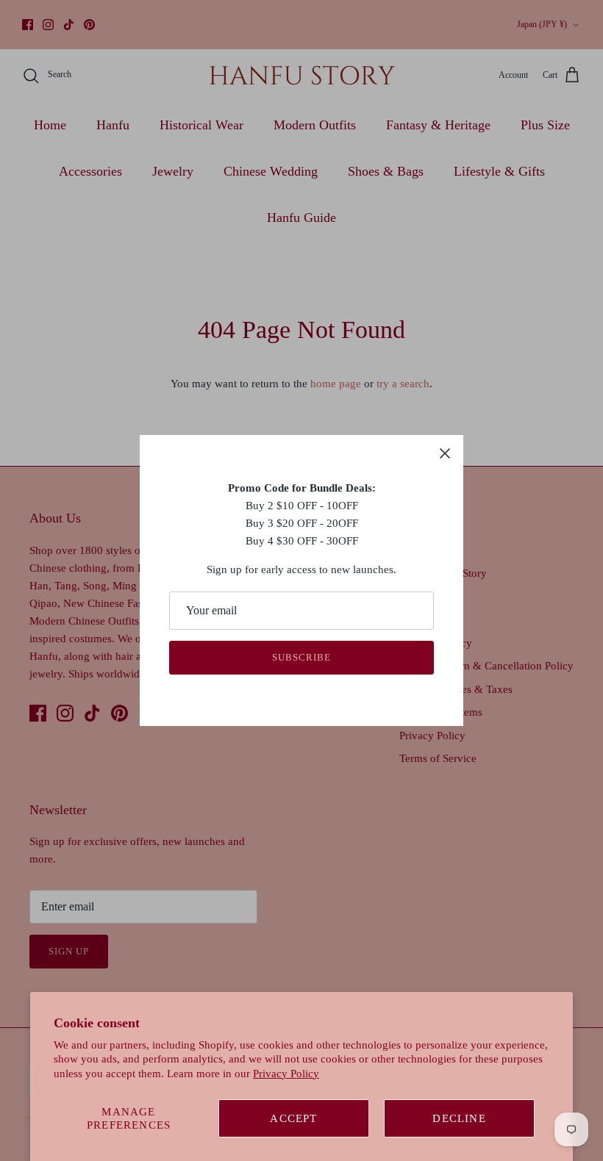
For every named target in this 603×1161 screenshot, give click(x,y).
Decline (458, 1118)
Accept (293, 1118)
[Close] (445, 453)
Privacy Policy (286, 1073)
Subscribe (301, 657)
